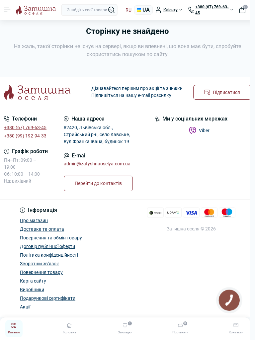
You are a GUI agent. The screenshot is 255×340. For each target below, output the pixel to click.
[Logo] (36, 10)
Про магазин (34, 220)
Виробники (32, 289)
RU (128, 10)
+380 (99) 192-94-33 (25, 135)
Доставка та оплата (42, 229)
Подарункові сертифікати (47, 298)
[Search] (111, 10)
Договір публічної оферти (47, 246)
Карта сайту (33, 281)
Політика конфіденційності (49, 255)
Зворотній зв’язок (39, 263)
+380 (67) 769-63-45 (25, 127)
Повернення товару (41, 272)
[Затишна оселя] (42, 92)
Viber (204, 130)
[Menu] (7, 10)
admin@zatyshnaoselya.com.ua (97, 163)
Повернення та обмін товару (51, 237)
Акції (25, 306)
